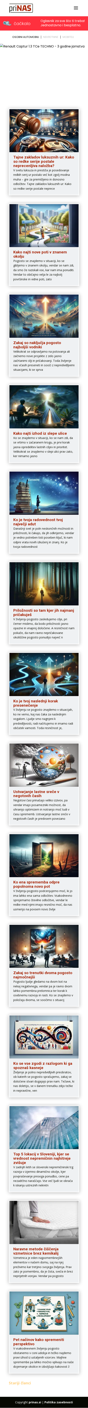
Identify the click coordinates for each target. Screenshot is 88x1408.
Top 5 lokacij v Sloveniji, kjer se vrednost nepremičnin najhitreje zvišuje (42, 1158)
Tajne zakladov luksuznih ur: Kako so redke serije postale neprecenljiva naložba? (43, 161)
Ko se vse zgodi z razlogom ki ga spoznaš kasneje (42, 1065)
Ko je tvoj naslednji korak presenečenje (35, 703)
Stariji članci (20, 1382)
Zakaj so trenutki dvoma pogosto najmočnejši (42, 974)
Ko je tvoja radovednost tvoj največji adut (38, 521)
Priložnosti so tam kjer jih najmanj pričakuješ (43, 612)
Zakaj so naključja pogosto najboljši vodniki (37, 344)
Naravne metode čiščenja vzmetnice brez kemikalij (36, 1251)
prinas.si (35, 1402)
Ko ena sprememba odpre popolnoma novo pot (36, 884)
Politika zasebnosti (58, 1402)
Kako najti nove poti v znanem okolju (40, 254)
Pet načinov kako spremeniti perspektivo (38, 1341)
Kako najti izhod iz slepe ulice (40, 433)
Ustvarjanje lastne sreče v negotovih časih (36, 793)
